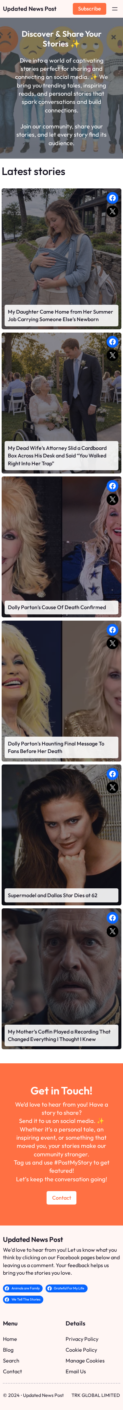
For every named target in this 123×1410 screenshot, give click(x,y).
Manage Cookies (85, 1360)
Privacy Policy (82, 1339)
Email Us (76, 1371)
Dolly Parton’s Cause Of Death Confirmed (57, 607)
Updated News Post (29, 8)
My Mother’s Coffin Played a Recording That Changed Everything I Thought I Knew (59, 1035)
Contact (61, 1197)
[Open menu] (115, 9)
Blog (8, 1349)
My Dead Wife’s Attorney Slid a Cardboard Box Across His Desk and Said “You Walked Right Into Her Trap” (57, 456)
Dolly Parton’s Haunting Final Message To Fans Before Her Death (56, 747)
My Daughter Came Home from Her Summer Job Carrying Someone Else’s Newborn (60, 315)
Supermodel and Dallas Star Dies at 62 (52, 895)
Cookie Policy (81, 1349)
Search (11, 1360)
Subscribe (89, 8)
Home (10, 1339)
